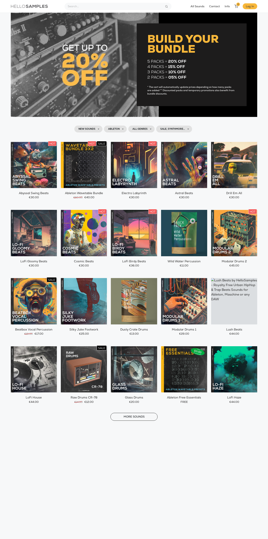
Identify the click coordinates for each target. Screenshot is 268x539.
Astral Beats (184, 193)
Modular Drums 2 (234, 261)
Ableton (114, 128)
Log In (250, 6)
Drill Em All (234, 193)
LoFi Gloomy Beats (33, 261)
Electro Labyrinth (134, 193)
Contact (214, 6)
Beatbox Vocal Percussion (33, 329)
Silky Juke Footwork (83, 329)
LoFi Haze (234, 397)
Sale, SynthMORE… (172, 128)
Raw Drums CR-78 (84, 397)
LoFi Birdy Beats (134, 261)
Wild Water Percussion (184, 261)
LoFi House (34, 397)
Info (227, 6)
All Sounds (197, 6)
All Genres (140, 128)
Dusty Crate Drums (134, 329)
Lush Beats (234, 329)
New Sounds (86, 128)
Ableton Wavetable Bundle (84, 193)
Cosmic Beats (84, 261)
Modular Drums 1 (184, 329)
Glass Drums (134, 397)
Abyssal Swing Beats (34, 193)
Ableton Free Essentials (184, 397)
